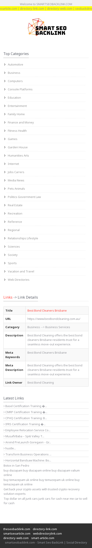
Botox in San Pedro (16, 465)
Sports (12, 263)
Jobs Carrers (16, 172)
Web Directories (18, 280)
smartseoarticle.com (16, 533)
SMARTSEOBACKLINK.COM (54, 4)
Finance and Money (21, 122)
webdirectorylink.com (47, 533)
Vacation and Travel (21, 271)
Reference (15, 222)
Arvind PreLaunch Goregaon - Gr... (28, 442)
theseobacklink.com (16, 529)
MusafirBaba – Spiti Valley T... (24, 436)
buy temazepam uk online (56, 480)
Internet (13, 164)
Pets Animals (16, 189)
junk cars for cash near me (56, 499)
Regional (14, 230)
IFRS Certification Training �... (25, 424)
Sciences (14, 246)
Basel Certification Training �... (26, 406)
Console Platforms (20, 89)
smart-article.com (42, 538)
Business (14, 73)
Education (14, 98)
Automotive (15, 64)
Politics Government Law (24, 197)
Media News (16, 180)
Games (12, 139)
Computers (15, 81)
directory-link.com (29, 8)
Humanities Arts (18, 155)
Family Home (16, 114)
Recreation (15, 213)
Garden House (18, 147)
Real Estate (15, 205)
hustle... (10, 448)
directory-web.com (57, 8)
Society (13, 255)
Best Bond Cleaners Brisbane (47, 310)
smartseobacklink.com (20, 542)
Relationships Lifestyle (23, 238)
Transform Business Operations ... (28, 454)
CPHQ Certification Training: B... (26, 418)
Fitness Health (17, 131)
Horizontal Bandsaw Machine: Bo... (28, 460)
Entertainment (17, 106)
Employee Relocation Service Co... (27, 430)
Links (8, 297)
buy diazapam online (37, 470)
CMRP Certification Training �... (26, 412)
